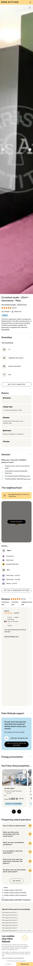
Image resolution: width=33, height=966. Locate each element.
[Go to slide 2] (15, 782)
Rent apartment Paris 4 (10, 920)
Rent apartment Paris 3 (10, 918)
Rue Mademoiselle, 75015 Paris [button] (14, 304)
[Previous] (3, 149)
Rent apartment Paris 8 (10, 931)
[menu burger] (30, 2)
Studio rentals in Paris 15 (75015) (15, 893)
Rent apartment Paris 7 (10, 928)
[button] (16, 337)
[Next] (30, 149)
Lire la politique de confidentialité (13, 958)
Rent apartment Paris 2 (10, 915)
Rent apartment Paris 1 (9, 912)
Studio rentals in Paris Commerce (15, 895)
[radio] (5, 613)
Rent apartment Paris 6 (10, 925)
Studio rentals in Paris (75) (13, 890)
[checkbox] (30, 8)
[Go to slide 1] (13, 782)
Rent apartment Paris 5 (10, 923)
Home (6, 887)
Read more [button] (8, 473)
